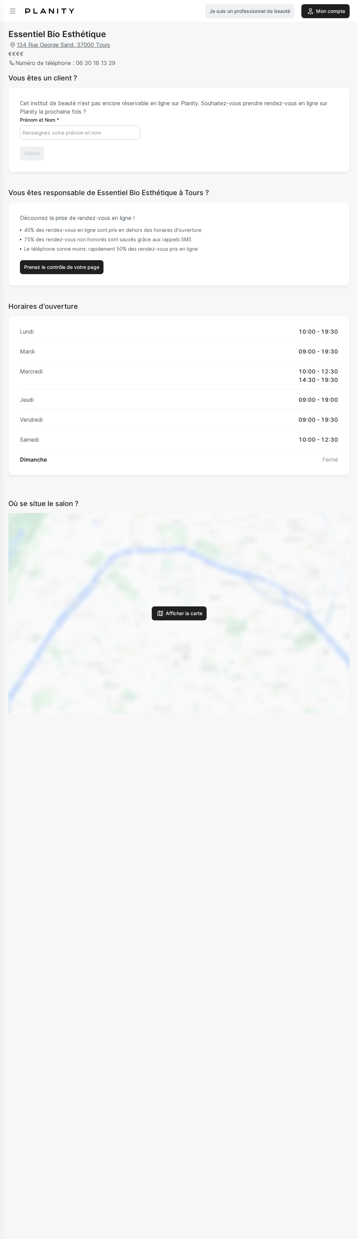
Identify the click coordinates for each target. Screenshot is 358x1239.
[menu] (12, 11)
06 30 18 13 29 (95, 62)
